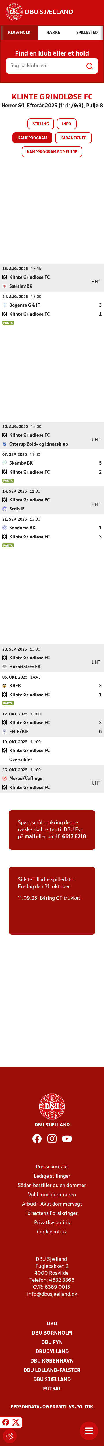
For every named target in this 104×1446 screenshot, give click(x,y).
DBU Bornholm (52, 1333)
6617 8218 (74, 836)
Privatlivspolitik (52, 1222)
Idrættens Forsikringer (52, 1213)
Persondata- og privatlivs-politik (52, 1407)
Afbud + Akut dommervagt (52, 1204)
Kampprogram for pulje (52, 152)
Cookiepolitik (52, 1232)
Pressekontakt (52, 1167)
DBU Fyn (52, 1342)
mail (30, 836)
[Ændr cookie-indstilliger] (10, 1436)
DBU (52, 1324)
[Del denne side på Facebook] (5, 1423)
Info (66, 124)
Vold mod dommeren (52, 1194)
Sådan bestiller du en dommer (52, 1185)
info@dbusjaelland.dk (52, 1294)
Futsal (52, 1389)
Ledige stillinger (52, 1176)
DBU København (52, 1361)
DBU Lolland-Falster (52, 1370)
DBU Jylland (52, 1351)
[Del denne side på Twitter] (16, 1423)
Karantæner (73, 138)
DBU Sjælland (52, 1379)
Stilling (41, 124)
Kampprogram (32, 138)
